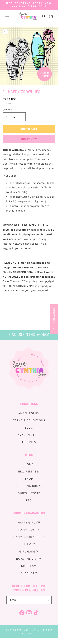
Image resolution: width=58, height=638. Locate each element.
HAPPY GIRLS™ (29, 523)
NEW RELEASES (29, 472)
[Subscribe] (47, 600)
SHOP (29, 479)
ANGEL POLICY (29, 413)
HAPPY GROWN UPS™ (29, 537)
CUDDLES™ (29, 573)
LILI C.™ (29, 544)
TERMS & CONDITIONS (29, 420)
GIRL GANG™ (29, 552)
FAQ (29, 500)
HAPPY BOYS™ (29, 530)
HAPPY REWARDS (54, 319)
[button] (7, 16)
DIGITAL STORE (29, 493)
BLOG (29, 428)
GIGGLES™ (29, 566)
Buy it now (29, 139)
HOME (29, 464)
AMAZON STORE (29, 435)
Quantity (7, 109)
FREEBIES (29, 442)
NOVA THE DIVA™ (29, 559)
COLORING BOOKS (29, 486)
